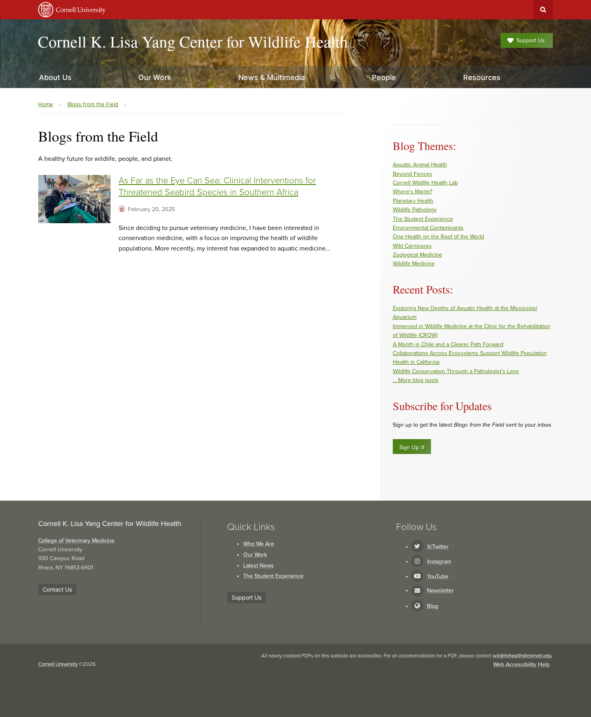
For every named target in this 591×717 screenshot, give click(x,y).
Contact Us (57, 589)
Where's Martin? (412, 191)
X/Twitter (438, 546)
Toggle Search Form (543, 9)
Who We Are (258, 543)
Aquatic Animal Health (420, 164)
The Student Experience (423, 219)
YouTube (437, 576)
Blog (432, 606)
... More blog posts (416, 380)
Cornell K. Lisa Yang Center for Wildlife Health (193, 41)
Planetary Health (413, 200)
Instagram (439, 561)
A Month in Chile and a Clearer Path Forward (448, 344)
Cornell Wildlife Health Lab (425, 182)
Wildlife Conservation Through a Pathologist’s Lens (456, 371)
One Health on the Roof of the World (438, 236)
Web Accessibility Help (521, 664)
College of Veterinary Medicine (76, 540)
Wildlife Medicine (414, 263)
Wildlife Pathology (415, 209)
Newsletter (440, 590)
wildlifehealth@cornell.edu (522, 656)
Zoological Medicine (417, 254)
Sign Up (409, 447)
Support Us (531, 40)
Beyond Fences (412, 174)
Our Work (255, 554)
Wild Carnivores (412, 245)
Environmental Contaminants (428, 227)
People (384, 77)
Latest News (258, 565)
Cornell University (58, 664)
